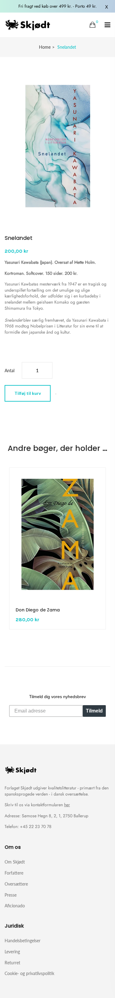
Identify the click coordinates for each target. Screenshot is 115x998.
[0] (92, 25)
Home (45, 47)
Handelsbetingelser (22, 940)
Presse (11, 895)
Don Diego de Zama (38, 610)
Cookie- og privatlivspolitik (29, 973)
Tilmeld (94, 710)
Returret (12, 962)
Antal (9, 370)
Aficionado (15, 905)
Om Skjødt (15, 861)
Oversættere (16, 883)
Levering (12, 951)
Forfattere (14, 872)
